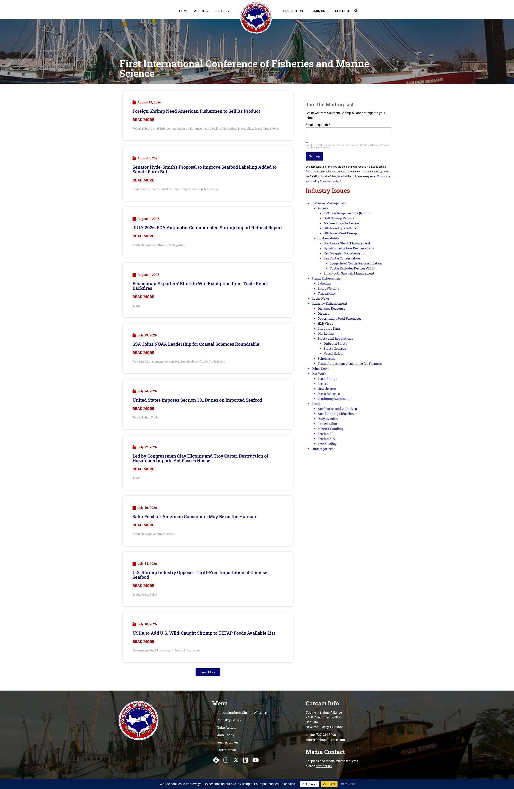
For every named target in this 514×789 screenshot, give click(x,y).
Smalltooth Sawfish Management (349, 273)
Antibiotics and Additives (149, 245)
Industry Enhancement (193, 128)
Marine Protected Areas (342, 223)
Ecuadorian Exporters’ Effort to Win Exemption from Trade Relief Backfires (200, 286)
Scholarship (327, 358)
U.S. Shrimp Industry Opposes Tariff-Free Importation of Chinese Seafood (200, 574)
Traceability (245, 128)
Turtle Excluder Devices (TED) (352, 268)
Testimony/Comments (334, 398)
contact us (324, 766)
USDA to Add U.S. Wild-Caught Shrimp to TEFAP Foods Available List (204, 633)
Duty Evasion (328, 418)
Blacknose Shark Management (347, 243)
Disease (323, 313)
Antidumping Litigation (336, 413)
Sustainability (190, 361)
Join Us (319, 11)
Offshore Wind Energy (341, 233)
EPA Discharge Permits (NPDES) (347, 213)
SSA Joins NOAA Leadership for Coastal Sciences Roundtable (196, 344)
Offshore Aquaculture (340, 228)
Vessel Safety (334, 353)
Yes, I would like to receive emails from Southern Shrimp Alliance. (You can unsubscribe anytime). (348, 146)
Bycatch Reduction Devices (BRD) (349, 248)
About (199, 11)
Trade (258, 128)
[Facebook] (216, 760)
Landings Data (329, 328)
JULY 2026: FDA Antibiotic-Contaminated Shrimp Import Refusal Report (207, 227)
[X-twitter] (236, 760)
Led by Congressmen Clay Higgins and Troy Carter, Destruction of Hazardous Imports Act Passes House (200, 458)
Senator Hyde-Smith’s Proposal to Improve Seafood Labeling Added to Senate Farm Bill (205, 169)
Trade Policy (271, 128)
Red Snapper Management (344, 253)
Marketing (229, 128)
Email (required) (318, 125)
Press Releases (329, 393)
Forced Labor (141, 128)
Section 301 (326, 433)
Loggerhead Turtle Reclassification (356, 263)
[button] (356, 10)
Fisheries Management (148, 361)
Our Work (319, 373)
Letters (323, 383)
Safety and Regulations (335, 338)
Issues (220, 11)
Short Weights (328, 288)
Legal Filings (327, 378)
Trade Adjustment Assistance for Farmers (350, 363)
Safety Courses (335, 348)
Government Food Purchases (151, 650)
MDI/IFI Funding (330, 428)
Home (183, 11)
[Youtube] (255, 760)
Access (323, 208)
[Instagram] (226, 760)
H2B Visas (325, 323)
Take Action (293, 11)
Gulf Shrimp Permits (339, 218)
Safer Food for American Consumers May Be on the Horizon (194, 516)
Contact (342, 11)
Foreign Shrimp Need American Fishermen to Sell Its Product (196, 111)
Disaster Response (331, 308)
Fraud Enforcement (164, 128)
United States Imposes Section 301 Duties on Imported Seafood (197, 400)
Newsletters (327, 388)
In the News (321, 298)
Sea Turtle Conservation (342, 258)
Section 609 (171, 361)
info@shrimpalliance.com (325, 739)
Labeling (215, 128)
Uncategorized (175, 245)
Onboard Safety (335, 343)
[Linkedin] (246, 760)
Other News (320, 368)
